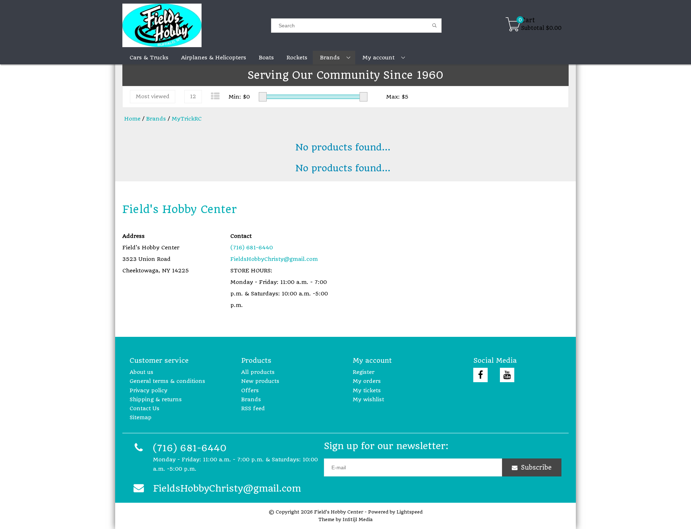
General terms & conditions (167, 381)
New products (260, 381)
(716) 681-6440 (251, 247)
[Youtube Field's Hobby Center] (507, 375)
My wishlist (368, 399)
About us (141, 372)
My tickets (367, 390)
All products (258, 372)
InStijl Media (357, 519)
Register (363, 372)
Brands (156, 119)
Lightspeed (410, 512)
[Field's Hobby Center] (196, 25)
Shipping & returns (156, 399)
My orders (367, 381)
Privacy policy (148, 390)
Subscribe (536, 467)
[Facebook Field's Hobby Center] (480, 375)
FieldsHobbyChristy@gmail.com (274, 259)
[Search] (435, 25)
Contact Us (144, 408)
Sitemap (141, 417)
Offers (250, 390)
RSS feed (253, 408)
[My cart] (513, 25)
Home (132, 119)
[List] (215, 96)
